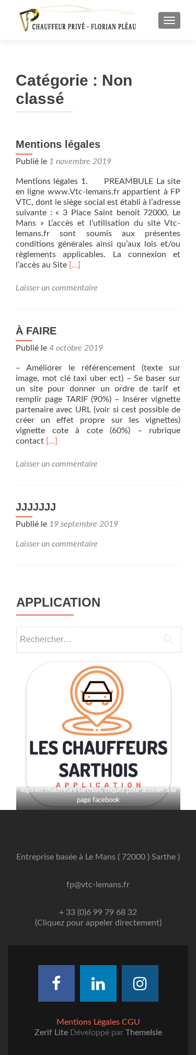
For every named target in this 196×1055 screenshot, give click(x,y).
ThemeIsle (143, 1032)
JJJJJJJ (36, 507)
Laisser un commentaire (57, 288)
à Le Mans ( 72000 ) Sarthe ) (129, 857)
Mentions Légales (88, 1022)
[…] (74, 265)
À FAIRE (36, 331)
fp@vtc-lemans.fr (98, 884)
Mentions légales (58, 144)
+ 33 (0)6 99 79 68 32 (98, 912)
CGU (131, 1022)
